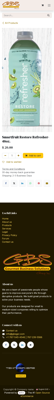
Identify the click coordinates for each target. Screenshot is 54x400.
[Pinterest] (38, 183)
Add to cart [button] (34, 155)
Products (7, 225)
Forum (5, 238)
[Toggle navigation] (49, 5)
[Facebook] (5, 183)
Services (6, 228)
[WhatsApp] (30, 183)
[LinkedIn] (22, 183)
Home (5, 218)
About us (7, 222)
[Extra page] (30, 345)
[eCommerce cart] (42, 5)
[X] (14, 183)
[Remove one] (5, 155)
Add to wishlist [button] (13, 162)
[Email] (47, 183)
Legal (5, 231)
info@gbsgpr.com (15, 334)
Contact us (7, 241)
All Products (11, 23)
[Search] (48, 15)
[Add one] (18, 155)
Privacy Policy (9, 235)
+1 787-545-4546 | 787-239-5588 (24, 337)
